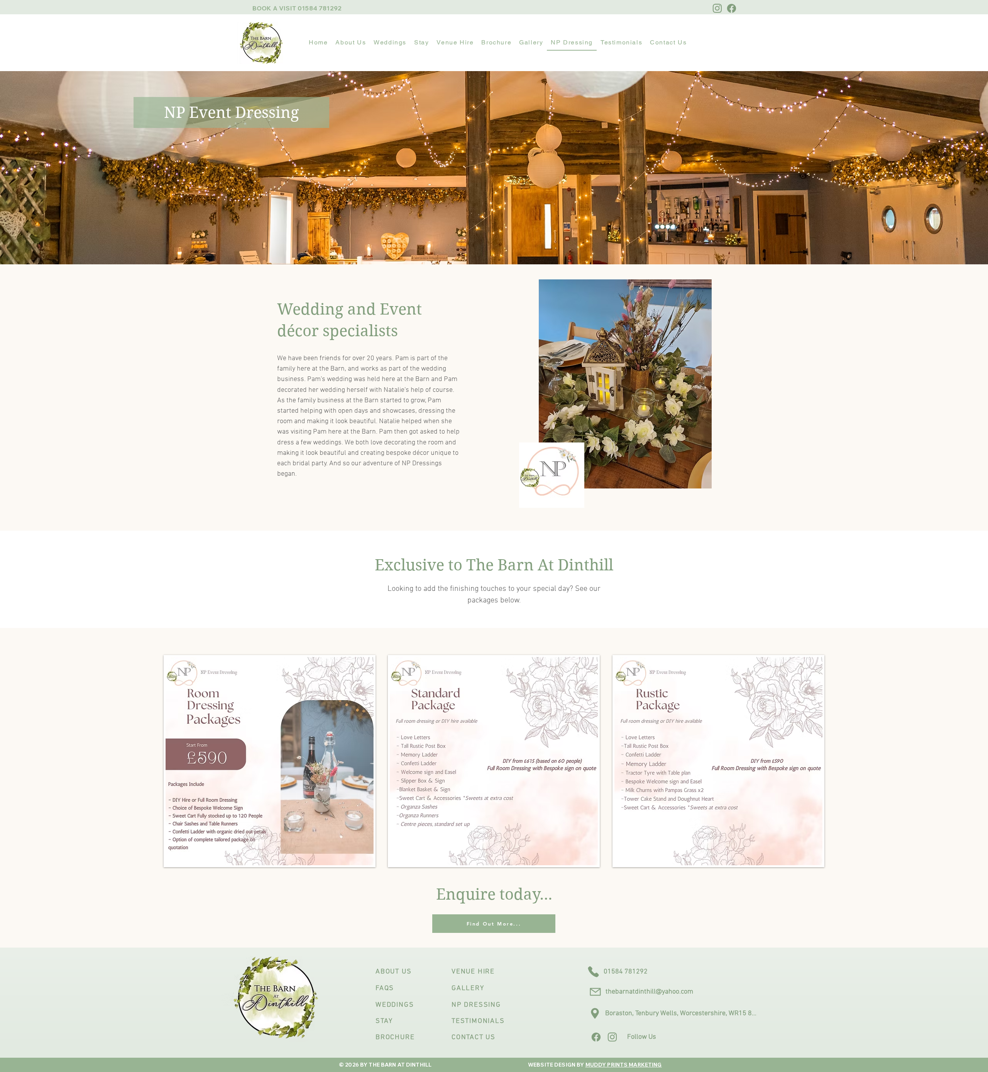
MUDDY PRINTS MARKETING (623, 1064)
